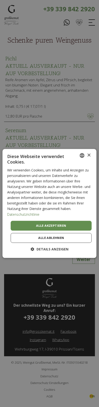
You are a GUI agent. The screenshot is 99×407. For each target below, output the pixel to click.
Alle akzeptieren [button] (51, 225)
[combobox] (82, 155)
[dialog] (49, 203)
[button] (49, 249)
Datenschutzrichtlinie (23, 214)
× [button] (89, 155)
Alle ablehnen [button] (51, 238)
